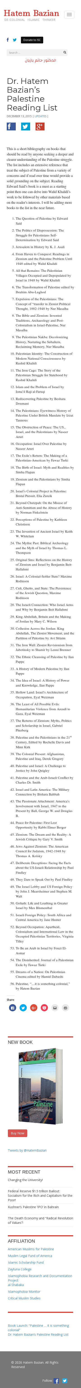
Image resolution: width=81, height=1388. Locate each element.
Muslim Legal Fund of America (30, 1256)
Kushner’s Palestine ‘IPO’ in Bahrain (33, 1207)
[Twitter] (65, 1380)
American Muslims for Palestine (31, 1249)
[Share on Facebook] (11, 127)
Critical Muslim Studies (24, 1298)
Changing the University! (25, 1180)
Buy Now (17, 1133)
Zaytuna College (20, 1269)
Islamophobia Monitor (24, 1291)
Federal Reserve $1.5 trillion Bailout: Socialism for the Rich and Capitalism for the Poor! (40, 1195)
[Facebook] (56, 1380)
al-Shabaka (16, 1285)
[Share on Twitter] (25, 127)
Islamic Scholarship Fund (26, 1262)
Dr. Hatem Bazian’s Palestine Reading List (38, 1334)
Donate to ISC (32, 40)
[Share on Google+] (40, 127)
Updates (40, 116)
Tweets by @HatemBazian (27, 1150)
